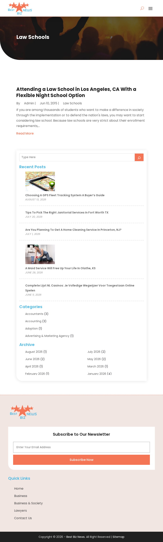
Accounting (33, 321)
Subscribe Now (81, 459)
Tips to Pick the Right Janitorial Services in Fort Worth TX (67, 212)
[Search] (139, 157)
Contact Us (23, 518)
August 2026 (34, 352)
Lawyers (20, 510)
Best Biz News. (75, 537)
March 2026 (95, 366)
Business (20, 496)
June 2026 (32, 359)
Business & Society (28, 503)
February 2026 (35, 374)
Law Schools (72, 103)
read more (25, 133)
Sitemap (118, 537)
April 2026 (32, 366)
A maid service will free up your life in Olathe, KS (60, 268)
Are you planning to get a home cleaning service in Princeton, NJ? (73, 230)
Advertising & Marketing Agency (47, 336)
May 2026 (94, 359)
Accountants (34, 314)
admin (29, 103)
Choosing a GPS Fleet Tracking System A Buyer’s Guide (65, 195)
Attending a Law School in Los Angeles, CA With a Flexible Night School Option (76, 92)
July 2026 (93, 352)
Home (18, 488)
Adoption (31, 329)
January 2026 (96, 374)
